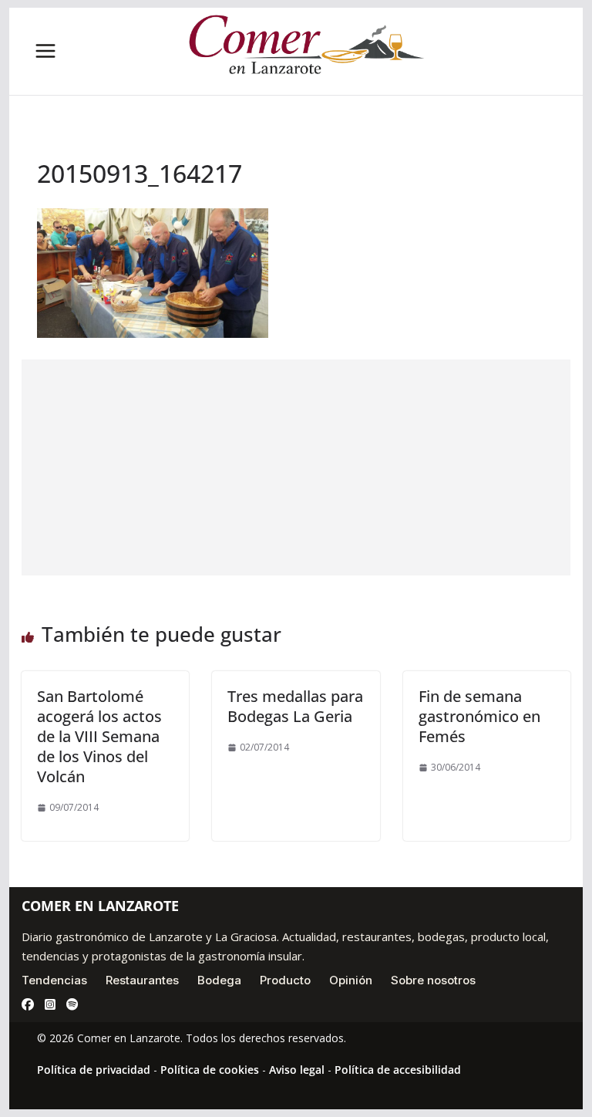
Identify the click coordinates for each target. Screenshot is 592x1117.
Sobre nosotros (433, 980)
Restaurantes (142, 980)
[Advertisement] (296, 467)
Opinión (350, 980)
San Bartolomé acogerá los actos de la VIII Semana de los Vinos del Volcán (99, 736)
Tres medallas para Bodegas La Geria (295, 706)
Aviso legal (297, 1069)
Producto (285, 980)
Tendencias (54, 980)
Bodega (219, 980)
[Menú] (45, 50)
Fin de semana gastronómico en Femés (479, 716)
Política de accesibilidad (398, 1069)
